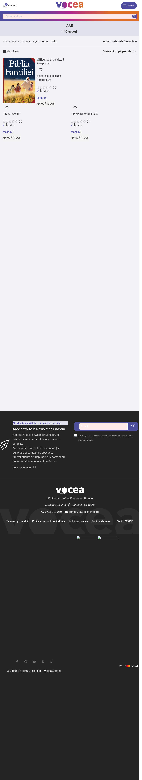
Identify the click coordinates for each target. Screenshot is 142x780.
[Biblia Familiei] (19, 80)
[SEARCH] (134, 16)
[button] (12, 138)
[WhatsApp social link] (42, 661)
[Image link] (87, 665)
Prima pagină (11, 41)
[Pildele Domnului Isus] (87, 80)
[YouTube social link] (34, 661)
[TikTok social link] (51, 661)
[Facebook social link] (17, 661)
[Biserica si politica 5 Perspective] (53, 62)
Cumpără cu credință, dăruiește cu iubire (70, 504)
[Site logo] (70, 5)
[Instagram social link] (25, 661)
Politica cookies (78, 521)
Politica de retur (101, 521)
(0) (20, 121)
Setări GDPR (124, 521)
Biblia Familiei (11, 113)
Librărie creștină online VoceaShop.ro (70, 498)
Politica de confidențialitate (48, 521)
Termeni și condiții (17, 521)
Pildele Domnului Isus (84, 113)
